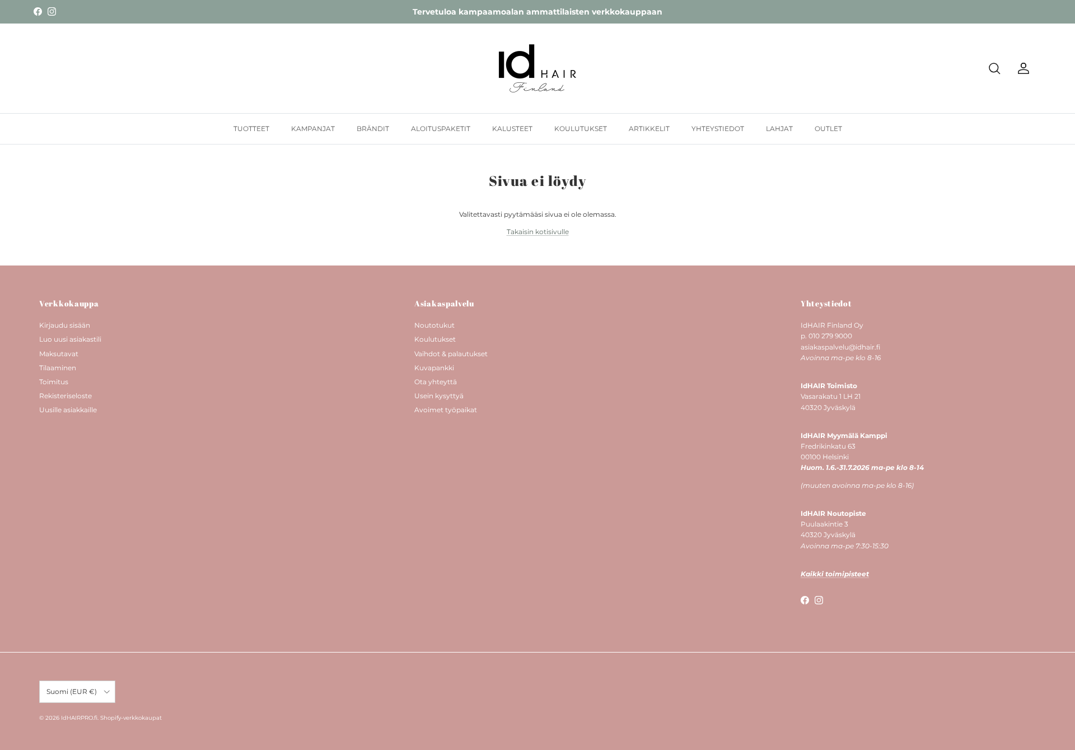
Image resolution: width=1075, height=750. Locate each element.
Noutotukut (434, 325)
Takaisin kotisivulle (538, 231)
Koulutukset (435, 339)
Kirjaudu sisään (64, 325)
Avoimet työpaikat (445, 410)
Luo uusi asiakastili (70, 339)
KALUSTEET (512, 128)
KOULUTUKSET (580, 128)
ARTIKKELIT (649, 128)
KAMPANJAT (313, 128)
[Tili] (1021, 68)
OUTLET (828, 128)
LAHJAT (779, 128)
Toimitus (53, 382)
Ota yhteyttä (435, 382)
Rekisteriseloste (65, 396)
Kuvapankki (434, 368)
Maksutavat (58, 354)
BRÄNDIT (373, 128)
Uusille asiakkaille (68, 410)
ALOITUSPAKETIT (440, 128)
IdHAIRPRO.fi (79, 717)
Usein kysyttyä (439, 396)
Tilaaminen (57, 368)
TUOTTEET (251, 128)
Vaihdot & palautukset (451, 354)
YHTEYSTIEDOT (717, 128)
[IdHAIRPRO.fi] (537, 68)
